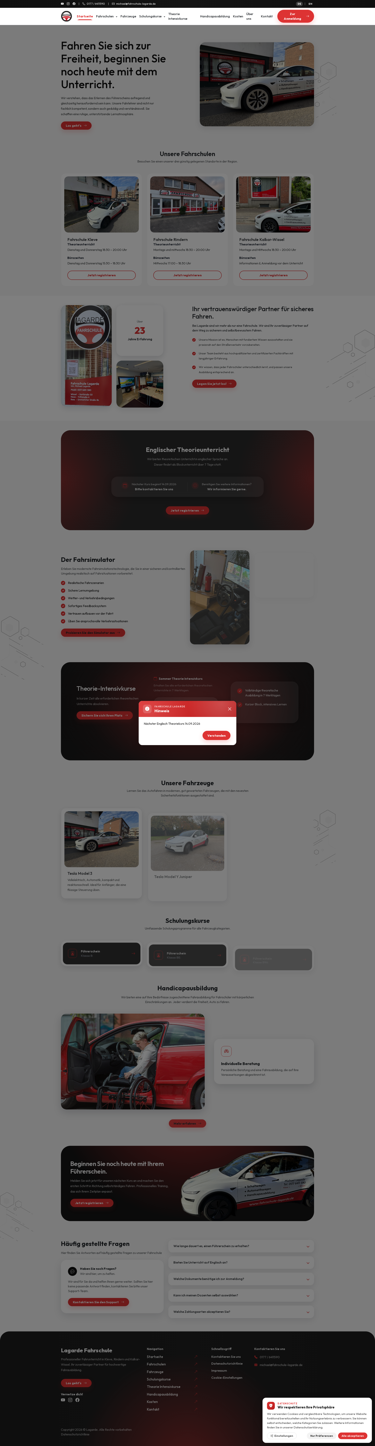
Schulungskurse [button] (150, 16)
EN (310, 3)
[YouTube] (62, 4)
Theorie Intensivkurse (177, 16)
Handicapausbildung (215, 16)
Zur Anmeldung (292, 16)
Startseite (85, 16)
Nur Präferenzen (321, 1436)
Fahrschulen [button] (105, 16)
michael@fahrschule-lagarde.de (136, 3)
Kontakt (267, 16)
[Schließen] (229, 709)
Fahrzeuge (128, 16)
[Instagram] (68, 4)
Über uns (249, 16)
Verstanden (216, 735)
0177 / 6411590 (96, 3)
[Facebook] (74, 4)
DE (299, 3)
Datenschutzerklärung (308, 1427)
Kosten (238, 16)
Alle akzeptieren (353, 1436)
